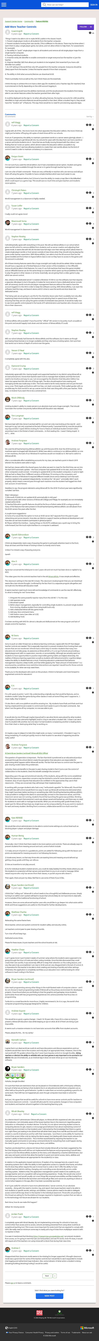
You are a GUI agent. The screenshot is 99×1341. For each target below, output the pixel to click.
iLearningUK (16, 31)
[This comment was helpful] (87, 125)
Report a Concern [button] (31, 33)
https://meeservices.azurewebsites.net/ (48, 1236)
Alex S (14, 561)
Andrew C (15, 1248)
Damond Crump (18, 366)
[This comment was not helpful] (90, 125)
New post (50, 1295)
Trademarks (76, 1332)
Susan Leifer (16, 205)
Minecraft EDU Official (39, 753)
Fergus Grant (17, 156)
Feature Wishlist (42, 21)
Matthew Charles (18, 912)
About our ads (87, 1332)
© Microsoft (49, 1336)
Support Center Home (13, 21)
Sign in (93, 4)
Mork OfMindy (18, 397)
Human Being (17, 835)
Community (29, 21)
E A (12, 685)
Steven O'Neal (17, 350)
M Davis (15, 635)
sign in (12, 1283)
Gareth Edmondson (20, 534)
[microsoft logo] (87, 1328)
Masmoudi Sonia (18, 221)
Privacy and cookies (52, 1332)
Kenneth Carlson (18, 1039)
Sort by (89, 116)
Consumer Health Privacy (34, 1332)
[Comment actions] (93, 129)
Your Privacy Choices (16, 1332)
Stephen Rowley (18, 236)
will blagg (15, 122)
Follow (83, 27)
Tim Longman (17, 415)
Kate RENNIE (17, 817)
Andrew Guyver (18, 1010)
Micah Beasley (17, 1111)
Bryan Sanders (17, 1067)
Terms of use (65, 1332)
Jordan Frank (17, 1214)
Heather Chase (17, 949)
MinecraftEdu (53, 576)
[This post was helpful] (90, 32)
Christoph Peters (18, 190)
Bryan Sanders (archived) (21, 753)
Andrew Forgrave (19, 440)
